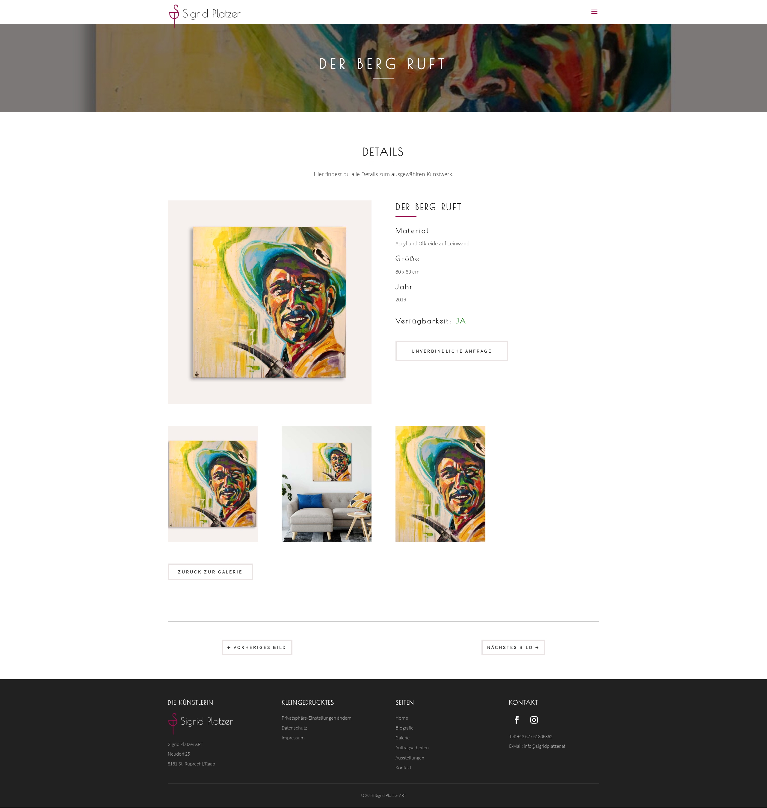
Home (401, 718)
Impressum (293, 737)
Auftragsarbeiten (412, 747)
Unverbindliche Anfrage (452, 351)
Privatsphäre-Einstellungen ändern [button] (316, 718)
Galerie (402, 737)
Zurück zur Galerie (210, 572)
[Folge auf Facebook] (516, 720)
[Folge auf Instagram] (533, 720)
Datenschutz (294, 727)
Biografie (404, 727)
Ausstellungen (409, 757)
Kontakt (403, 767)
